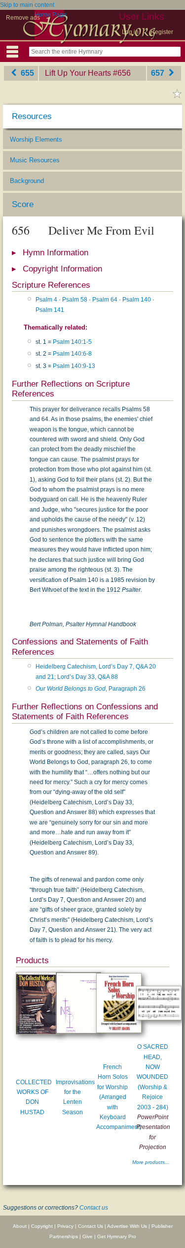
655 (26, 73)
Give (87, 1236)
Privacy (65, 1226)
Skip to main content (27, 4)
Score (23, 204)
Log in (130, 32)
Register (161, 32)
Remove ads (23, 17)
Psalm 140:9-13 (74, 366)
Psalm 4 (46, 299)
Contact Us (90, 1226)
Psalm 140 (136, 299)
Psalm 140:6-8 (72, 353)
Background (27, 180)
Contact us (93, 1207)
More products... (150, 1162)
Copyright (42, 1226)
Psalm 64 (104, 299)
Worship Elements (36, 139)
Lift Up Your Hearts (78, 73)
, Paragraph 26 (91, 688)
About (20, 1226)
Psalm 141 (50, 309)
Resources (32, 116)
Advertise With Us (127, 1226)
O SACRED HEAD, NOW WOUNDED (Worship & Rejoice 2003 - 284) (152, 1076)
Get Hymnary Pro (116, 1236)
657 (158, 73)
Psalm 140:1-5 (72, 341)
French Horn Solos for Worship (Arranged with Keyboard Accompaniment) (119, 1097)
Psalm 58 (74, 299)
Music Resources (35, 160)
